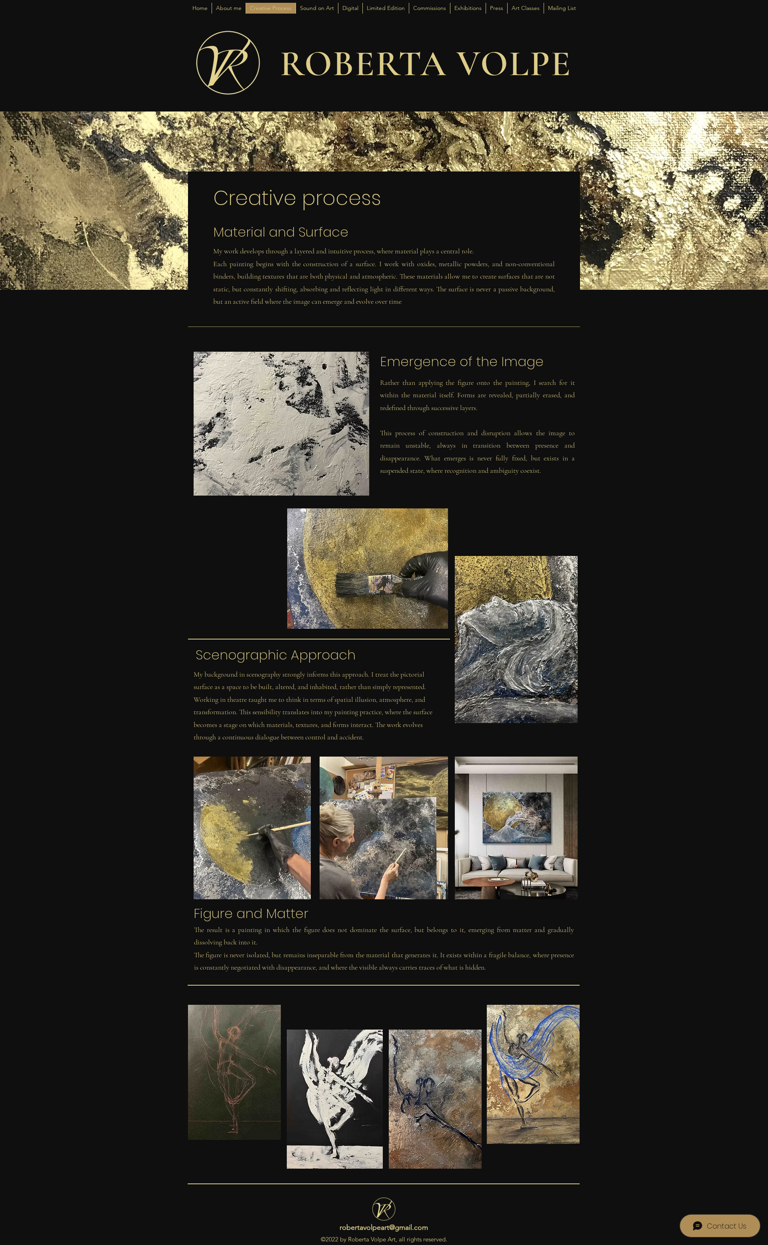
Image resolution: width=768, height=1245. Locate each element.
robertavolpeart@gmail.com (384, 1227)
